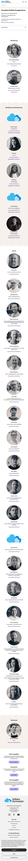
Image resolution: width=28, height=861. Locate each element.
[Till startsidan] (6, 2)
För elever (14, 827)
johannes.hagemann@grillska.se (14, 351)
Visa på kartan (4, 27)
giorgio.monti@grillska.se (14, 601)
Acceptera (14, 850)
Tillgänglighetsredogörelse (14, 829)
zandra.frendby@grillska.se (14, 235)
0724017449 (17, 159)
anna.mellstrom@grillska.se (14, 577)
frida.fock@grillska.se (14, 707)
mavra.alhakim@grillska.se (14, 551)
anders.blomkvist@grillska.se (14, 298)
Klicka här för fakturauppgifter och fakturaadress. (11, 20)
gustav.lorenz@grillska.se (14, 501)
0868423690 (11, 132)
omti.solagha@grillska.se (14, 681)
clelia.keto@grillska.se (14, 183)
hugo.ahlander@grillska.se (14, 527)
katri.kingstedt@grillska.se (14, 450)
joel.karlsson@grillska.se (14, 426)
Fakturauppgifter (14, 762)
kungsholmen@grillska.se (8, 22)
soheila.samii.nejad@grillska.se (14, 742)
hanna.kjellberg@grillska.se (14, 210)
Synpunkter (14, 775)
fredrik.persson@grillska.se (14, 653)
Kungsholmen (3, 5)
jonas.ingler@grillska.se (14, 401)
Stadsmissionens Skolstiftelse (14, 835)
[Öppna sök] (23, 2)
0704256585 (17, 132)
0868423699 (11, 159)
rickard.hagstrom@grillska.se (14, 376)
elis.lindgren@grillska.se (14, 475)
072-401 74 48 (14, 92)
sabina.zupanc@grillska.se (13, 130)
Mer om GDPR (14, 789)
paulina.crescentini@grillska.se (14, 325)
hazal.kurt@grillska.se (14, 157)
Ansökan (14, 825)
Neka (14, 853)
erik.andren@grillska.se (14, 274)
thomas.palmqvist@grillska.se (14, 626)
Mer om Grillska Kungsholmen (14, 821)
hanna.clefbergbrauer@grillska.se (14, 63)
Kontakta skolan (14, 823)
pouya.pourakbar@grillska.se (14, 90)
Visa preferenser (14, 857)
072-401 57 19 (14, 65)
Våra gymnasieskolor (14, 837)
